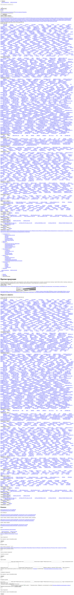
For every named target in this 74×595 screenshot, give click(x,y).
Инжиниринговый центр (10, 244)
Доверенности (8, 267)
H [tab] (4, 23)
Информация (5, 261)
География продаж (8, 238)
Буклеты (6, 264)
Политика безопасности (10, 257)
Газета (6, 263)
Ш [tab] (19, 22)
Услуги (4, 242)
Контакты (5, 241)
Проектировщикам (9, 245)
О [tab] (9, 22)
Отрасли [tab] (9, 15)
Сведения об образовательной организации (13, 260)
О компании (5, 233)
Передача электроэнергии (10, 246)
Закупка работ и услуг (9, 251)
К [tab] (4, 22)
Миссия (6, 237)
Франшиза (5, 268)
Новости (6, 265)
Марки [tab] (6, 15)
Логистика (7, 252)
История (6, 236)
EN (2, 9)
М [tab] (6, 22)
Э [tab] (21, 22)
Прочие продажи (8, 247)
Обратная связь (3, 8)
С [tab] (14, 22)
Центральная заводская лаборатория (12, 243)
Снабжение (7, 250)
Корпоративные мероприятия (11, 259)
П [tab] (11, 22)
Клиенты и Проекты (9, 239)
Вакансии (7, 256)
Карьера (4, 255)
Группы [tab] (2, 15)
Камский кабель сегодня (10, 235)
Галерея (6, 266)
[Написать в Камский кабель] (1, 3)
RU (1, 9)
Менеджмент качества (9, 240)
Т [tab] (16, 22)
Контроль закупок (8, 253)
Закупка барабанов (9, 254)
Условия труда (8, 258)
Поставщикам (5, 248)
